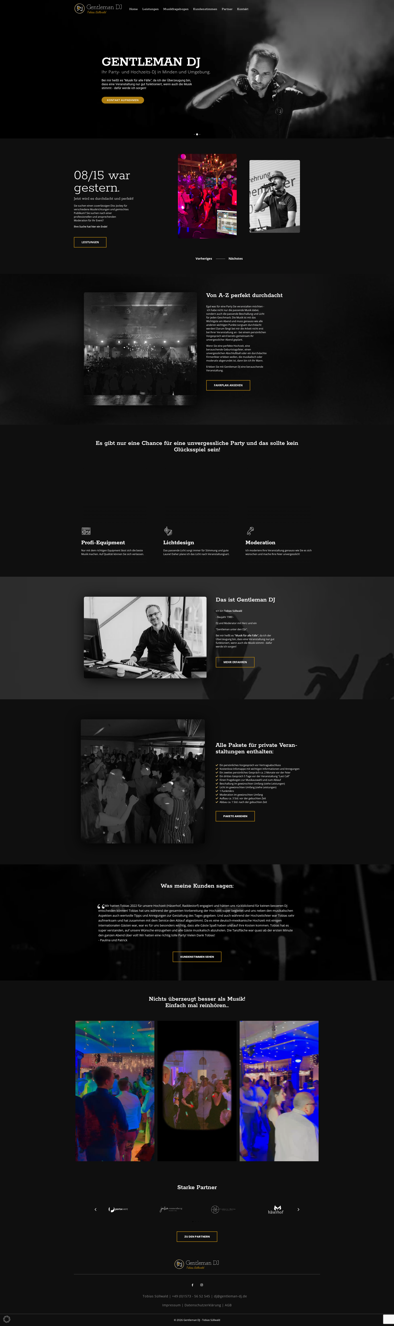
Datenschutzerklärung (203, 1305)
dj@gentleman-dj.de (230, 1296)
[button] (95, 1209)
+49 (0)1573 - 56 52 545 (191, 1296)
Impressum (171, 1305)
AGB (228, 1305)
